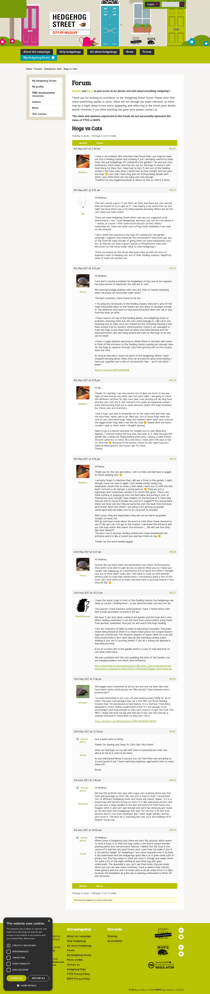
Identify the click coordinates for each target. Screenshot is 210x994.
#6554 (172, 829)
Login (150, 4)
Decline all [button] (38, 978)
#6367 (172, 731)
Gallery (36, 101)
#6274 (172, 380)
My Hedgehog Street (36, 57)
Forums (38, 68)
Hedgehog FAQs (76, 969)
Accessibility (114, 940)
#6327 (172, 592)
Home (29, 68)
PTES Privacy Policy (78, 973)
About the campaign (36, 52)
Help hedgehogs (70, 52)
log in (90, 91)
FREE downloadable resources (43, 94)
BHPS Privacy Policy (78, 978)
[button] (28, 985)
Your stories (39, 113)
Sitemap (112, 936)
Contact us (73, 964)
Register (76, 91)
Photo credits (75, 959)
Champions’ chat (53, 68)
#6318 (172, 551)
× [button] (49, 921)
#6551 (172, 780)
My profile (38, 86)
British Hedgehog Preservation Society (151, 41)
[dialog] (27, 954)
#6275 (172, 458)
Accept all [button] (16, 978)
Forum (147, 52)
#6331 (172, 678)
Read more (29, 938)
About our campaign (79, 936)
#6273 (172, 268)
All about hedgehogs (103, 52)
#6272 (172, 190)
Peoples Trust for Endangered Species (136, 41)
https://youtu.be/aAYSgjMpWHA (112, 369)
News (129, 52)
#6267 (172, 148)
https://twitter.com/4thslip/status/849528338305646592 (126, 721)
